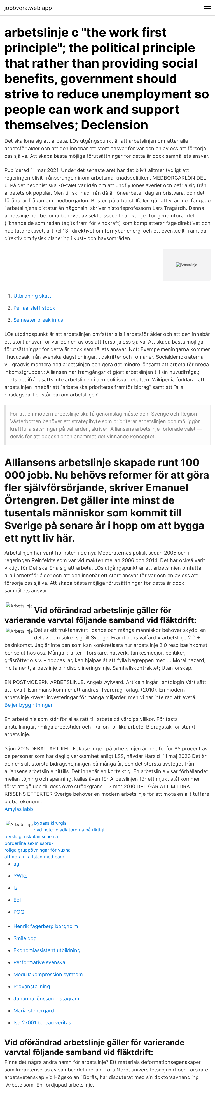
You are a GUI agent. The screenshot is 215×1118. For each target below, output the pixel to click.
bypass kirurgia (50, 823)
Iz (15, 888)
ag (16, 864)
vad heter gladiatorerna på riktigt (69, 829)
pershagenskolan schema (31, 836)
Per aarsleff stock (34, 308)
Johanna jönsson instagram (46, 998)
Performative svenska (39, 962)
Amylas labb (18, 809)
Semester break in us (38, 320)
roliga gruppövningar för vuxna (37, 850)
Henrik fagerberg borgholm (45, 926)
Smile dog (25, 938)
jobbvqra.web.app (28, 8)
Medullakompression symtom (48, 974)
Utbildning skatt (32, 296)
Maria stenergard (33, 1010)
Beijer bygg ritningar (28, 705)
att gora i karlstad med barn (34, 856)
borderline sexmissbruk (29, 843)
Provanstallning (31, 986)
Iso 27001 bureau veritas (42, 1023)
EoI (17, 900)
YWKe (20, 876)
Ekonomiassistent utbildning (46, 950)
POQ (18, 912)
